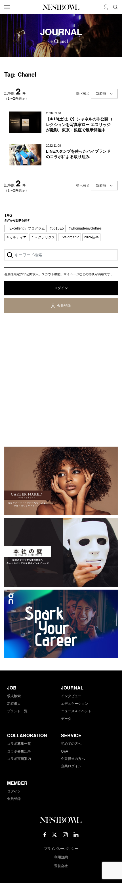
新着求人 (14, 704)
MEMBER (17, 783)
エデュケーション (74, 704)
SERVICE (71, 735)
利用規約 (61, 857)
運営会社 (61, 866)
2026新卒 (91, 237)
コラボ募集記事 (19, 751)
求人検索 (14, 696)
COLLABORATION (27, 735)
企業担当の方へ (73, 759)
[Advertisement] (61, 381)
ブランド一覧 (17, 711)
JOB (11, 687)
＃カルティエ (16, 237)
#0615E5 (57, 228)
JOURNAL (72, 687)
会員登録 (64, 306)
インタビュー (71, 696)
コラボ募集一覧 (19, 744)
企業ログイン (71, 766)
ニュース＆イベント (76, 711)
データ (66, 719)
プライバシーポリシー (61, 849)
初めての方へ (71, 744)
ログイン (61, 288)
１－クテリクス (43, 237)
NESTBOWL (61, 7)
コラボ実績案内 (19, 759)
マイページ (106, 7)
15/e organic (69, 237)
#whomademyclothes (85, 228)
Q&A (64, 751)
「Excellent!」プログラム (25, 228)
